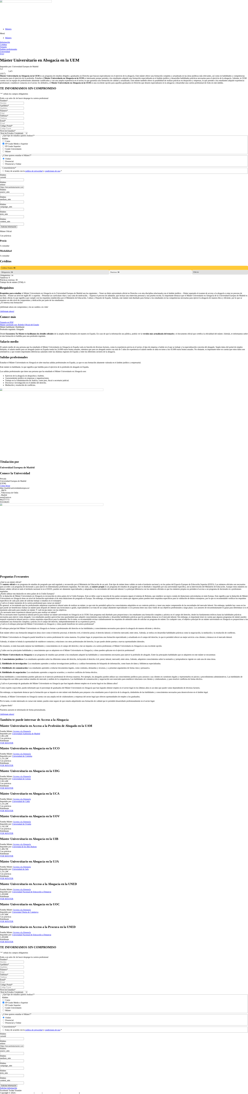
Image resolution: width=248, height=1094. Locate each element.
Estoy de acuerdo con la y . (33, 171)
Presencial (9, 161)
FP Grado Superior (13, 146)
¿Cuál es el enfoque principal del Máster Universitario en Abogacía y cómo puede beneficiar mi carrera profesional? (47, 624)
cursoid (3, 177)
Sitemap (38, 1093)
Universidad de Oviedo (21, 824)
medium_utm (5, 199)
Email (3, 121)
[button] (124, 33)
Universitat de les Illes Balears (24, 847)
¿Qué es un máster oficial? (10, 582)
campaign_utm (6, 207)
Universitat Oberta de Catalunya (25, 912)
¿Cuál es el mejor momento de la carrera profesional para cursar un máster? (30, 603)
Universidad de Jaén (20, 869)
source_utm (4, 192)
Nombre (4, 100)
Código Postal (6, 126)
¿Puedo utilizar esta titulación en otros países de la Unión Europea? (27, 594)
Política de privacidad (69, 1093)
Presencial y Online (13, 164)
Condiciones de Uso (51, 1093)
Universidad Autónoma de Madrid (26, 734)
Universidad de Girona (21, 779)
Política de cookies (88, 1093)
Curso (7, 141)
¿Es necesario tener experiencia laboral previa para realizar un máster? (28, 612)
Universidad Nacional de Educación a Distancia (31, 892)
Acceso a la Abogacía (22, 731)
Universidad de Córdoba (22, 756)
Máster (8, 151)
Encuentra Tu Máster (24, 1093)
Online (8, 159)
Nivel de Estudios (8, 131)
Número (4, 111)
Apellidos (4, 105)
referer (2, 185)
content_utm (5, 221)
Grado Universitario (13, 149)
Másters (8, 29)
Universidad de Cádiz (21, 801)
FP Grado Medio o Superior (16, 144)
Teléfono (4, 116)
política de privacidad (34, 171)
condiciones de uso (52, 171)
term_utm (4, 214)
